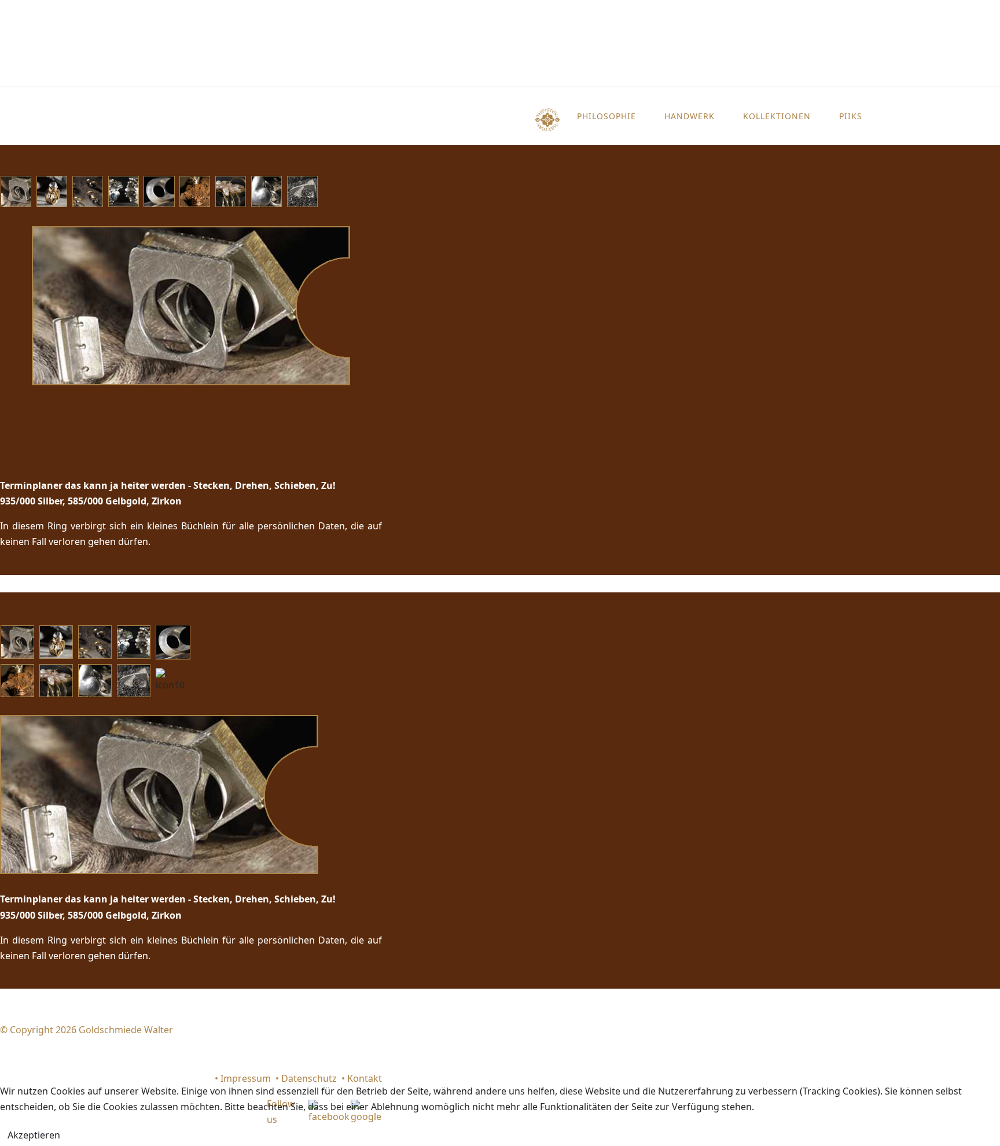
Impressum (245, 1078)
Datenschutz (309, 1078)
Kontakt (364, 1078)
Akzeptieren (34, 1135)
